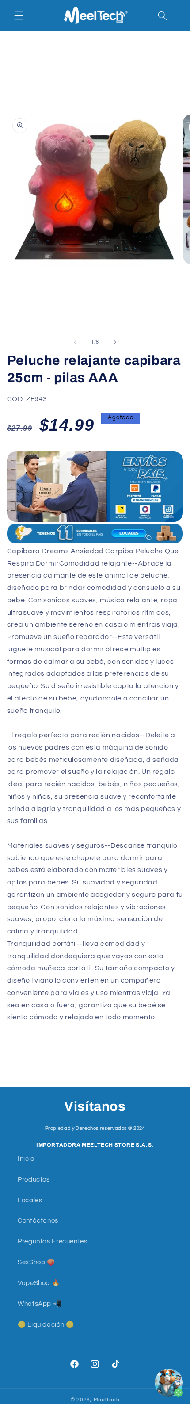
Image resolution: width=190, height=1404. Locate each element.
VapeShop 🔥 (39, 1283)
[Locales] (95, 533)
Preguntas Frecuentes (52, 1241)
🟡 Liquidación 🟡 (46, 1324)
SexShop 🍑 (36, 1262)
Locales (30, 1200)
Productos (34, 1179)
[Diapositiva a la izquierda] (75, 342)
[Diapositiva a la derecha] (115, 342)
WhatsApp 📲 (39, 1304)
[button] (18, 15)
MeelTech (107, 1399)
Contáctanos (38, 1220)
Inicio (26, 1158)
